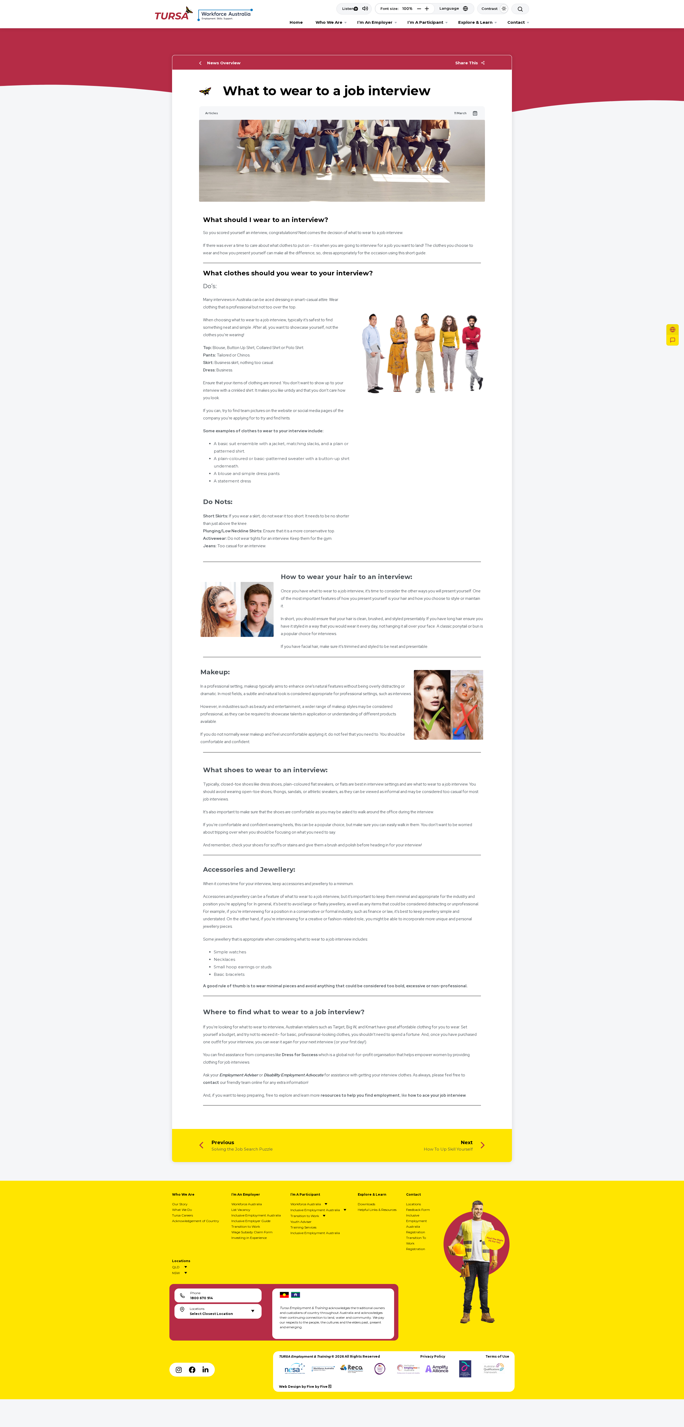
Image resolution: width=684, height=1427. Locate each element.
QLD (176, 1267)
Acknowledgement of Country (195, 1221)
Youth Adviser (301, 1222)
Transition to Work (245, 1226)
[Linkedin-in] (205, 1369)
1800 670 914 (201, 1298)
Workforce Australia (246, 1204)
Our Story (180, 1204)
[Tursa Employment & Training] (174, 18)
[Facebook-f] (192, 1369)
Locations (413, 1204)
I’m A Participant (425, 22)
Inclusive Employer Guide (250, 1221)
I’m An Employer (374, 22)
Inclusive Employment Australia (256, 1215)
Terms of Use (497, 1356)
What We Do (182, 1210)
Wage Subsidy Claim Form (252, 1232)
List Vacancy (240, 1210)
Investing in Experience (249, 1238)
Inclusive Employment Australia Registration (416, 1223)
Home (296, 22)
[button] (419, 8)
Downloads (366, 1204)
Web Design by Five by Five (303, 1387)
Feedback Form (418, 1210)
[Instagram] (178, 1369)
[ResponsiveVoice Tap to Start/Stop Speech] (354, 8)
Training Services (303, 1227)
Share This (466, 63)
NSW (176, 1273)
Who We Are (329, 22)
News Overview (223, 63)
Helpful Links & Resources (377, 1210)
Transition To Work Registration (416, 1243)
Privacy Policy (432, 1356)
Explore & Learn (475, 22)
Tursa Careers (182, 1215)
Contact (516, 22)
